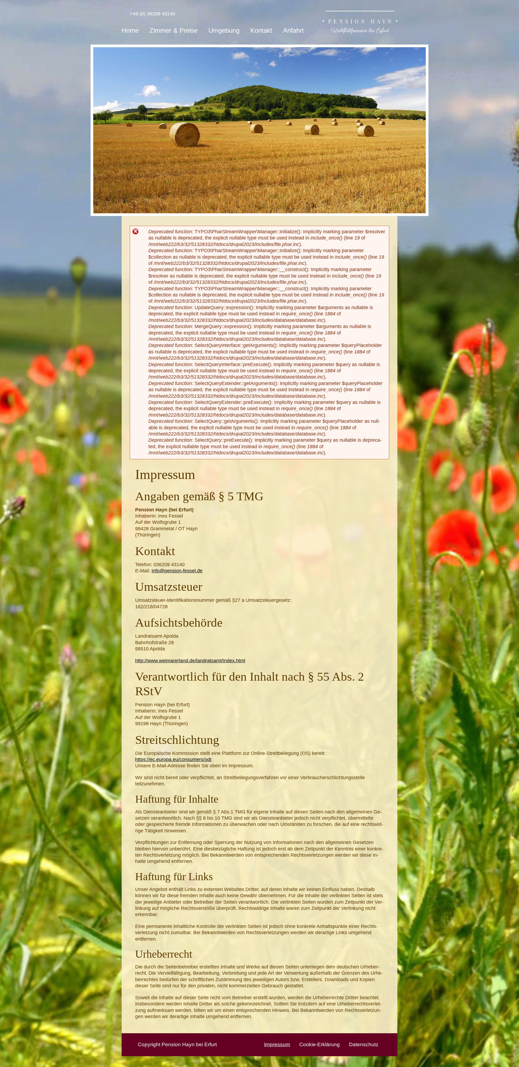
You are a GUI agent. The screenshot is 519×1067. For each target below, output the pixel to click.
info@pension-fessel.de (177, 570)
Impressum (277, 1044)
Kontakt (261, 30)
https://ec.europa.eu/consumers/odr (173, 759)
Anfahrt (293, 30)
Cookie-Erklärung (319, 1044)
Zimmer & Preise (173, 30)
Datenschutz (363, 1044)
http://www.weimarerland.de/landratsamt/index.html (190, 660)
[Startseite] (360, 23)
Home (130, 30)
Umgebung (223, 30)
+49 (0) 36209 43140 (151, 13)
